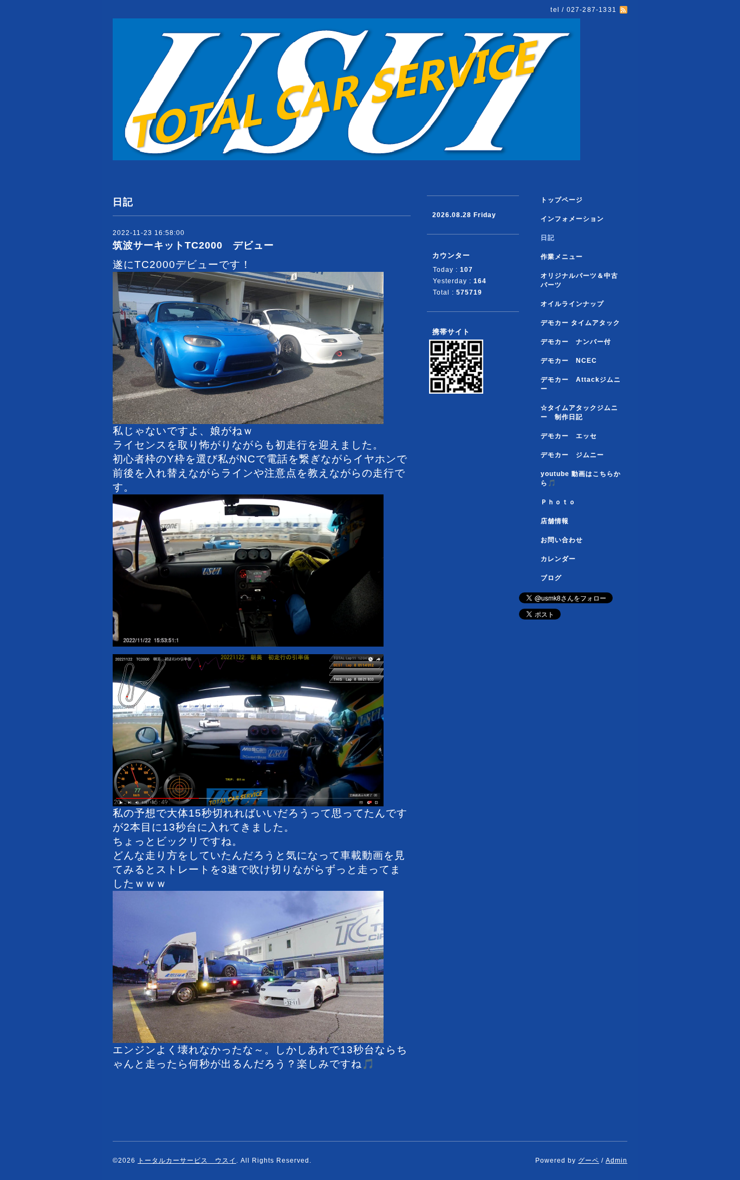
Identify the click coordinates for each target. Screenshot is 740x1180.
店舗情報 (555, 521)
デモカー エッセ (572, 436)
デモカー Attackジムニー (581, 384)
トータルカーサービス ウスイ (187, 1160)
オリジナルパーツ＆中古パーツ (579, 280)
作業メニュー (565, 256)
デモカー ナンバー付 (576, 341)
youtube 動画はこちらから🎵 (581, 478)
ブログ (551, 578)
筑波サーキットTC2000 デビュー (193, 245)
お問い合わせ (562, 540)
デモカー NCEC (569, 360)
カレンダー (558, 559)
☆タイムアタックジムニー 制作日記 (579, 412)
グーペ (588, 1160)
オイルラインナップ (572, 304)
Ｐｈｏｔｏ (558, 502)
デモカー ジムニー (572, 455)
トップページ (562, 200)
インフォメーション (572, 219)
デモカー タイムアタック (580, 323)
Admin (616, 1160)
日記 (548, 238)
